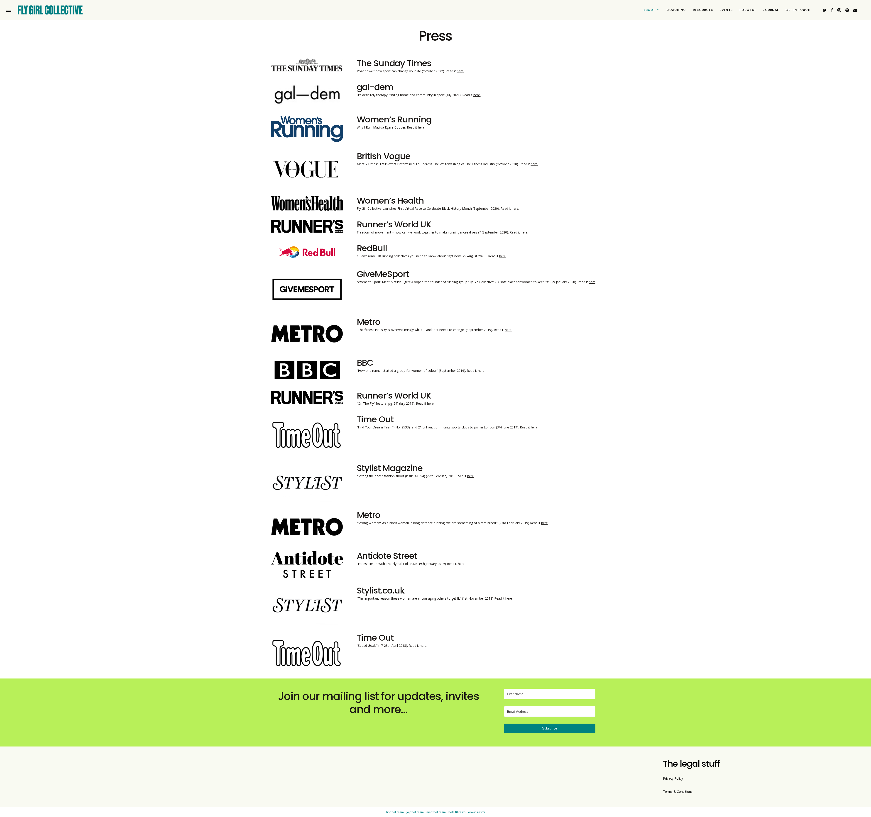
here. (460, 71)
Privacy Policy (673, 778)
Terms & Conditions (677, 791)
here (502, 256)
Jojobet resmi (415, 812)
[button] (8, 10)
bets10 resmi (457, 812)
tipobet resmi (395, 812)
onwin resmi (476, 812)
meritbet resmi (436, 812)
